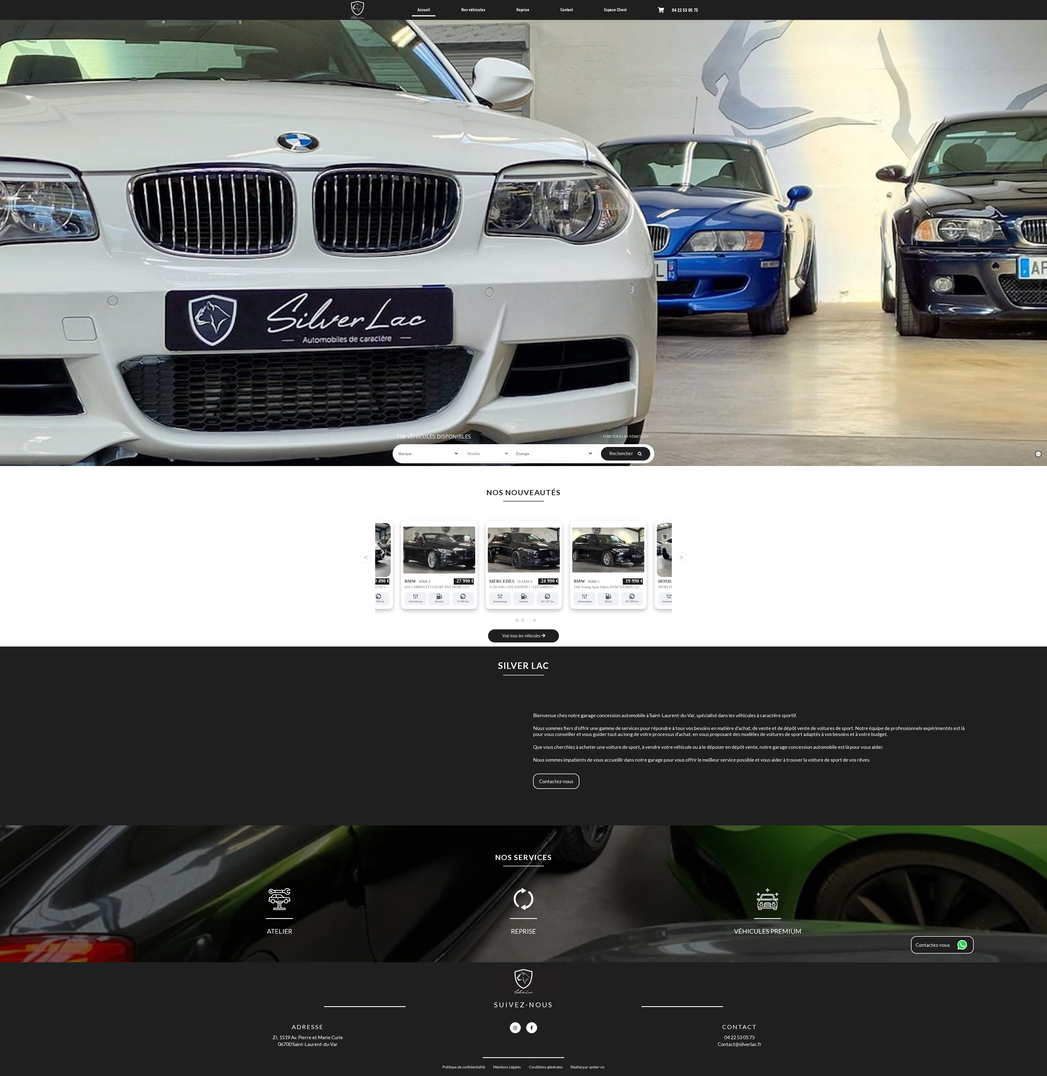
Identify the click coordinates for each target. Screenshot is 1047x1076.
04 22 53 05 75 (685, 10)
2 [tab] (523, 620)
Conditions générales (545, 1067)
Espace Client (615, 10)
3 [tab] (528, 620)
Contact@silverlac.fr (740, 1044)
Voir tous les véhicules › (626, 436)
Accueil (423, 10)
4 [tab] (534, 621)
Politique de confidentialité (464, 1067)
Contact (566, 10)
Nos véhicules (473, 10)
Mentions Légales (507, 1067)
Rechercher (621, 453)
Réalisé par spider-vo (587, 1067)
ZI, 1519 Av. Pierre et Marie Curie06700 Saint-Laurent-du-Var (307, 1040)
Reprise (522, 10)
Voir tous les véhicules (521, 635)
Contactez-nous (556, 781)
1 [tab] (517, 620)
